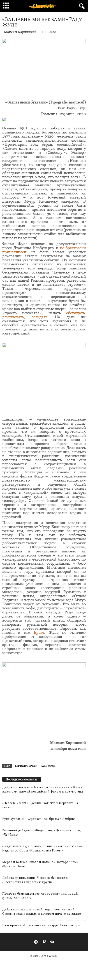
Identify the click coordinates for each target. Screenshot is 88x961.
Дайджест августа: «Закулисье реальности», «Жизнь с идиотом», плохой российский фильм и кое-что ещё (43, 789)
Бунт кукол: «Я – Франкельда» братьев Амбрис (38, 818)
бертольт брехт (26, 766)
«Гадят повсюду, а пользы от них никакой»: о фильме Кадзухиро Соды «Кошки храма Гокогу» (43, 848)
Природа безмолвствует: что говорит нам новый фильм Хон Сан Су (40, 895)
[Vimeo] (44, 942)
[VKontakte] (52, 942)
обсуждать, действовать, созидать (44, 315)
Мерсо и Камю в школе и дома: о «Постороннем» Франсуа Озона (40, 864)
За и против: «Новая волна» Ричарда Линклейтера (41, 925)
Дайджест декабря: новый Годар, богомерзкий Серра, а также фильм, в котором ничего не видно (41, 911)
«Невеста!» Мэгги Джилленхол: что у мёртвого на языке (40, 805)
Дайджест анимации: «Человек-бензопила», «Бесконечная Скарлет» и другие (35, 879)
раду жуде (48, 766)
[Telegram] (35, 942)
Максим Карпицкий (20, 32)
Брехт (39, 632)
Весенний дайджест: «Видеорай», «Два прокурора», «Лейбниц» (41, 832)
